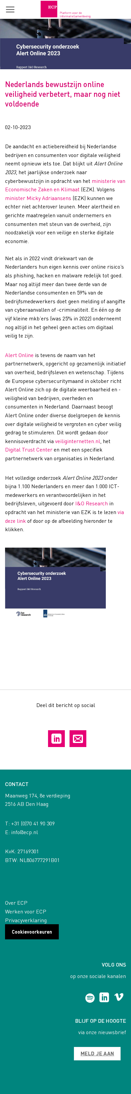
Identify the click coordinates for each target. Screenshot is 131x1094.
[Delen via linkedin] (56, 738)
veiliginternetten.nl (77, 440)
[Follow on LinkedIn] (104, 998)
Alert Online (19, 354)
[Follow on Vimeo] (119, 998)
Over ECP (16, 902)
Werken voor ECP (25, 911)
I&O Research (91, 503)
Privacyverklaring (26, 920)
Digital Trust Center (28, 449)
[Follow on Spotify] (90, 998)
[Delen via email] (78, 738)
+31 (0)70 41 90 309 (33, 823)
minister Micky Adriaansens (38, 197)
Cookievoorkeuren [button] (32, 932)
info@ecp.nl (24, 831)
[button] (10, 9)
